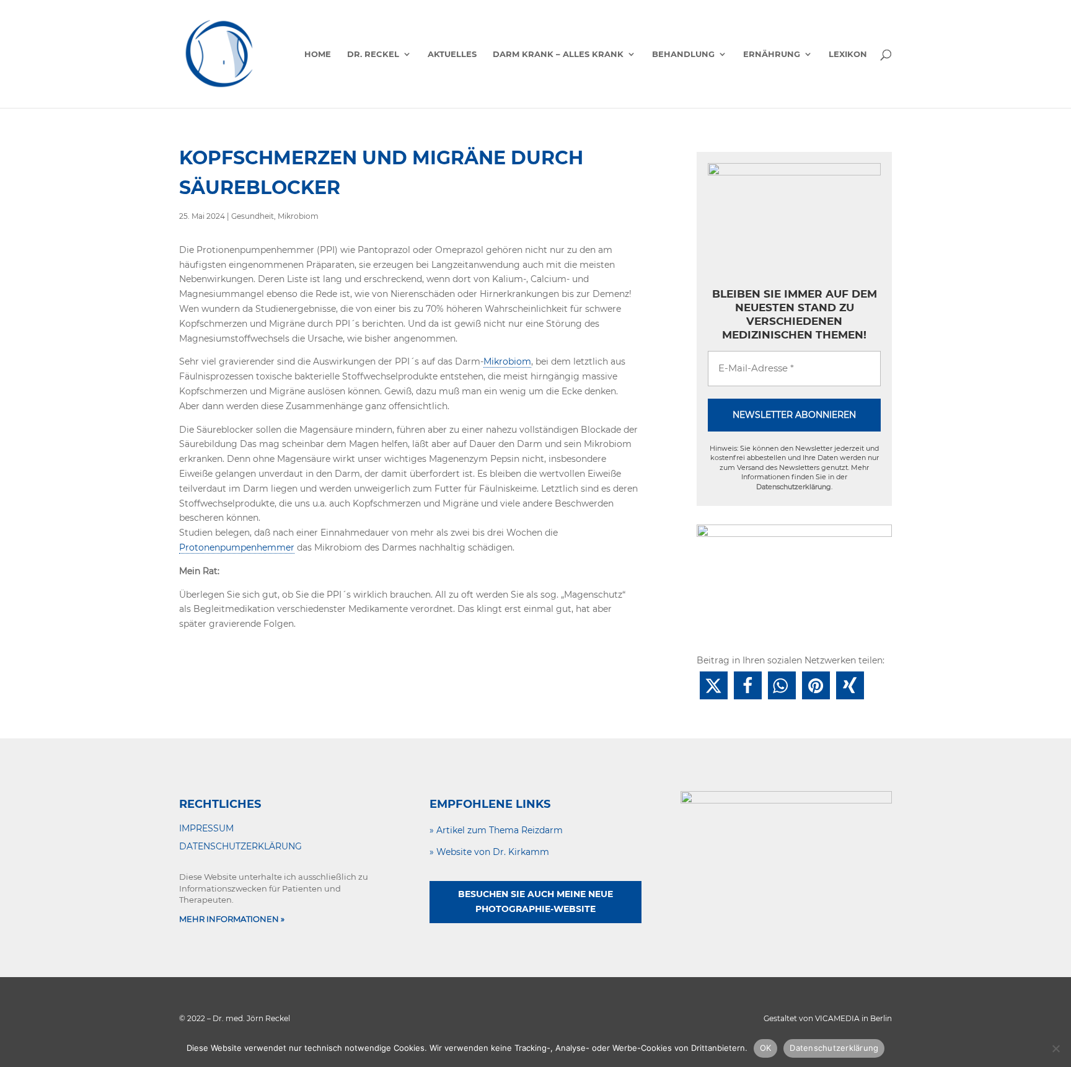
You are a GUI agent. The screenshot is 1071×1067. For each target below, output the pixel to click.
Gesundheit (252, 216)
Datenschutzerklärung (793, 486)
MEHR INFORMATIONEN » (231, 919)
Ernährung (771, 54)
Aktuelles (452, 54)
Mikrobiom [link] (507, 361)
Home (317, 54)
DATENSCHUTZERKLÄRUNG (240, 846)
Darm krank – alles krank (558, 54)
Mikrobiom (298, 216)
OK (766, 1048)
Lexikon (848, 54)
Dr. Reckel (373, 54)
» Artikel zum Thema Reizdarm (496, 830)
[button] (714, 685)
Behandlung (683, 54)
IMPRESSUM (206, 828)
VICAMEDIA (837, 1018)
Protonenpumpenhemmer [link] (236, 547)
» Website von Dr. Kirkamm (489, 851)
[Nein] (1055, 1048)
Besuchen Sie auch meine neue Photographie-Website (535, 901)
